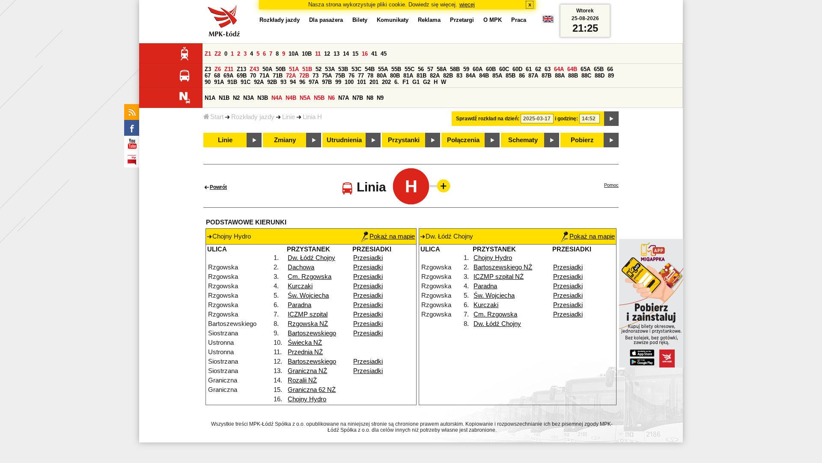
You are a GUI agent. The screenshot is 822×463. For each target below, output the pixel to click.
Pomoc (611, 185)
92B (272, 82)
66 (610, 69)
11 (318, 54)
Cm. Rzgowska (309, 276)
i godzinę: (566, 119)
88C (586, 75)
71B (278, 75)
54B (370, 69)
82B (448, 75)
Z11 (228, 69)
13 (337, 54)
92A (259, 82)
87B (546, 75)
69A (228, 75)
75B (340, 75)
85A (497, 75)
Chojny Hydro (307, 399)
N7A (343, 98)
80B (395, 75)
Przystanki (404, 140)
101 (361, 82)
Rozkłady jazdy (252, 117)
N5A (305, 98)
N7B (357, 98)
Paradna (299, 305)
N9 (380, 98)
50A (267, 69)
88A (560, 75)
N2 (236, 98)
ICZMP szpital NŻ (499, 276)
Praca (518, 20)
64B (572, 69)
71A (264, 75)
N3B (262, 98)
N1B (224, 98)
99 (338, 82)
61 (529, 69)
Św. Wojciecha (308, 295)
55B (396, 69)
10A (293, 54)
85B (510, 75)
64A (559, 69)
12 (327, 54)
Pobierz (582, 140)
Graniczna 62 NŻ (312, 389)
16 (365, 54)
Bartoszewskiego (312, 333)
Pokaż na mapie (392, 236)
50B (281, 69)
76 (351, 75)
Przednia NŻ (305, 352)
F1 (405, 82)
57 (430, 69)
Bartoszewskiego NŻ (503, 267)
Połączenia (463, 140)
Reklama (429, 20)
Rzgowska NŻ (308, 323)
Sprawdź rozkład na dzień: (487, 119)
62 (538, 69)
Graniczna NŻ (307, 370)
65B (599, 69)
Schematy (523, 140)
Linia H (312, 117)
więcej (467, 4)
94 (293, 82)
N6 (331, 98)
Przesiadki (368, 257)
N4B (291, 98)
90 (208, 82)
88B (573, 75)
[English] (548, 21)
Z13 (241, 69)
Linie (288, 117)
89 (611, 75)
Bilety (359, 20)
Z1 (208, 54)
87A (533, 75)
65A (585, 69)
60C (504, 69)
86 (522, 75)
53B (343, 69)
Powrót (218, 187)
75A (327, 75)
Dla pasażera (326, 20)
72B (304, 75)
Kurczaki (300, 286)
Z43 (254, 69)
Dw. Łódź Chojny (311, 257)
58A (442, 69)
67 (208, 75)
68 (217, 75)
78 (370, 75)
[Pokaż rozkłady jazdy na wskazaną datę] (611, 118)
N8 (369, 98)
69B (242, 75)
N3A (248, 98)
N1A (210, 98)
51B (307, 69)
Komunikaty (392, 20)
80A (382, 75)
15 (355, 54)
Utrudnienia (344, 140)
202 (386, 82)
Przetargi (462, 20)
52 (319, 69)
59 (466, 69)
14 (346, 54)
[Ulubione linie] (441, 185)
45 (384, 54)
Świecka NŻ (305, 342)
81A (408, 75)
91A (219, 82)
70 (253, 75)
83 (459, 75)
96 (302, 82)
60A (477, 69)
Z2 (217, 54)
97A (314, 82)
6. (396, 82)
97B (327, 82)
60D (517, 69)
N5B (319, 98)
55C (409, 69)
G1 (416, 82)
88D (600, 75)
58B (455, 69)
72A (291, 75)
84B (484, 75)
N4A (276, 98)
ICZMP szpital (308, 314)
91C (245, 82)
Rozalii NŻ (302, 380)
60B (491, 69)
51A (294, 69)
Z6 (217, 69)
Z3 (208, 69)
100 (349, 82)
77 (361, 75)
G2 (426, 82)
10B (307, 54)
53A (330, 69)
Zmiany (285, 140)
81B (421, 75)
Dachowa (301, 267)
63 (548, 69)
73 (316, 75)
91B (232, 82)
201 (373, 82)
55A (383, 69)
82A (435, 75)
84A (471, 75)
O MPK (492, 20)
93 (283, 82)
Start (216, 117)
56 (421, 69)
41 (374, 54)
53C (356, 69)
